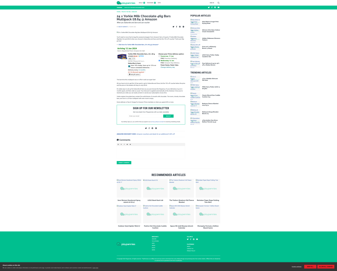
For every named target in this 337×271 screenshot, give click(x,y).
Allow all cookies (326, 266)
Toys (159, 3)
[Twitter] (173, 27)
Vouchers (150, 3)
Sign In (212, 3)
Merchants (155, 236)
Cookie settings (297, 266)
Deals (141, 3)
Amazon (134, 12)
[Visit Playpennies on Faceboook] (212, 7)
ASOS (153, 243)
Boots (153, 247)
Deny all (310, 266)
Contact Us (190, 248)
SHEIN (153, 250)
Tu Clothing (155, 241)
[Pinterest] (180, 27)
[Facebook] (176, 27)
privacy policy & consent (157, 121)
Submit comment (124, 162)
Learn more (95, 267)
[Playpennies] (126, 3)
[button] (118, 144)
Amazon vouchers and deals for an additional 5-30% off (156, 134)
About (188, 246)
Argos (153, 245)
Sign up (168, 116)
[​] (151, 152)
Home (118, 12)
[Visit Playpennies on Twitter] (209, 7)
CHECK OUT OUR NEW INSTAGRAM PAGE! (134, 7)
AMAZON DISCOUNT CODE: (127, 134)
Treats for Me (126, 12)
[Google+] (183, 27)
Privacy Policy (191, 251)
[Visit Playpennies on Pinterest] (215, 7)
